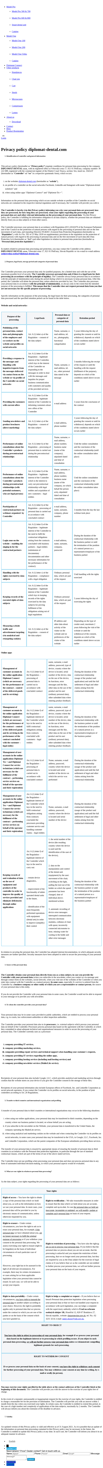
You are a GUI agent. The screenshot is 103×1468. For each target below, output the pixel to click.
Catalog (15, 31)
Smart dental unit (19, 25)
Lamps (15, 112)
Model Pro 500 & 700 (21, 11)
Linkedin (10, 1464)
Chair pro (16, 79)
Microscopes (17, 99)
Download (16, 122)
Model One (11, 36)
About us (10, 117)
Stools (14, 92)
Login (3, 138)
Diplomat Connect (14, 65)
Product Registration (15, 131)
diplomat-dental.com (27, 181)
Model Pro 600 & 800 (21, 18)
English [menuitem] (12, 1441)
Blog (8, 129)
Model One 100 (18, 40)
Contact (9, 126)
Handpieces (17, 72)
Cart (13, 86)
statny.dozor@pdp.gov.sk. (73, 1319)
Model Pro (10, 7)
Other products (12, 68)
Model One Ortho (19, 54)
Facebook (11, 1462)
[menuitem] (10, 1441)
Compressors (17, 106)
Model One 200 (18, 47)
